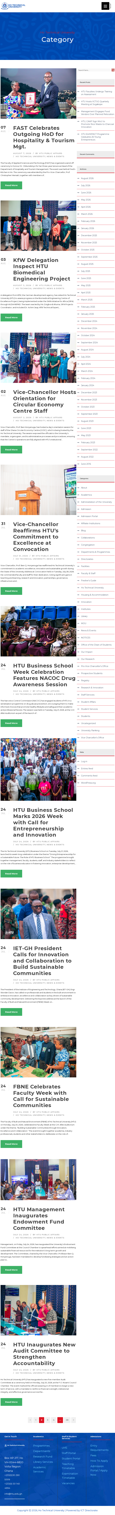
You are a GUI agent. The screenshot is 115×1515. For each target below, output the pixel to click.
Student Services (89, 709)
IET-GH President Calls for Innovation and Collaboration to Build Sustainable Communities (42, 960)
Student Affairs (88, 702)
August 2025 (87, 264)
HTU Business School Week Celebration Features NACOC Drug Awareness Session (44, 674)
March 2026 (87, 214)
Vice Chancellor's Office (92, 737)
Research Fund (42, 1456)
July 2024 (85, 357)
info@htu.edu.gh (13, 1493)
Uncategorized (88, 723)
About (84, 487)
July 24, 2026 (21, 691)
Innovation (86, 602)
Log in (84, 761)
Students (85, 716)
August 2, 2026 (22, 417)
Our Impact (86, 652)
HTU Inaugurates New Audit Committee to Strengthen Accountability (44, 1353)
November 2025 (89, 242)
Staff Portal (69, 1453)
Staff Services (87, 695)
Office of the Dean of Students (96, 645)
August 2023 (87, 421)
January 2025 (87, 314)
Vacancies (68, 1483)
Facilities (85, 566)
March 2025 (86, 299)
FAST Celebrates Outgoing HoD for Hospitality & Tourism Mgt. (44, 137)
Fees (93, 1455)
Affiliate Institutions (90, 523)
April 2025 (85, 292)
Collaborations (88, 537)
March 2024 (87, 371)
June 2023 (86, 428)
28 (67, 1420)
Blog (83, 530)
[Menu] (105, 6)
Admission (86, 509)
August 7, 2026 (22, 153)
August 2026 (87, 178)
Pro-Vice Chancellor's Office (94, 666)
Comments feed (89, 775)
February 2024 (88, 378)
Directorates (87, 559)
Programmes (41, 1445)
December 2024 (89, 321)
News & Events (55, 156)
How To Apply (99, 1460)
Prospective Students (91, 673)
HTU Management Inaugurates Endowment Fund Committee (39, 1218)
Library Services (43, 1461)
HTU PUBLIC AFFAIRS (50, 153)
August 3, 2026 (22, 285)
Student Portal (71, 1458)
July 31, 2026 (20, 556)
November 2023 (89, 399)
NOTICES (85, 637)
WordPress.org (88, 783)
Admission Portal (89, 516)
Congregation (88, 545)
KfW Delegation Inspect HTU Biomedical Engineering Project (41, 269)
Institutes (85, 609)
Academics (86, 495)
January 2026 (87, 228)
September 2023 (89, 414)
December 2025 (89, 235)
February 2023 (88, 442)
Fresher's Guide (88, 580)
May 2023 (86, 435)
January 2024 (87, 385)
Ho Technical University (30, 156)
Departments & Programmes (95, 552)
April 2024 (86, 364)
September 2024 (89, 342)
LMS (64, 1447)
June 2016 (86, 464)
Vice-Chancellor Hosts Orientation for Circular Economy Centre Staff (44, 401)
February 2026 (88, 221)
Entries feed (87, 768)
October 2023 (88, 407)
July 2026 (85, 185)
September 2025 (89, 257)
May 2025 (85, 285)
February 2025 (88, 307)
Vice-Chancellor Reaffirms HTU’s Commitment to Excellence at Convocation (36, 536)
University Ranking (90, 730)
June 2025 (86, 278)
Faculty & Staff (88, 573)
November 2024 (89, 328)
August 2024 (87, 349)
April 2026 (86, 207)
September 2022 (89, 449)
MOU (83, 623)
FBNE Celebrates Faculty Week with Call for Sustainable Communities (41, 1095)
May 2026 (86, 200)
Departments (41, 1451)
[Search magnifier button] (113, 70)
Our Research (88, 659)
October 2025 (87, 249)
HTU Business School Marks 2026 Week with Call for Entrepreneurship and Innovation (43, 822)
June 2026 (86, 192)
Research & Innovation (92, 687)
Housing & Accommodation (94, 595)
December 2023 (89, 392)
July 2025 (85, 271)
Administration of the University (96, 502)
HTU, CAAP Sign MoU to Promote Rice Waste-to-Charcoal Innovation (97, 124)
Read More (11, 185)
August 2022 (87, 457)
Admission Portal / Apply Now (99, 1470)
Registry (85, 680)
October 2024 (88, 335)
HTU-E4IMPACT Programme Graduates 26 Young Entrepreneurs (95, 137)
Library (84, 616)
